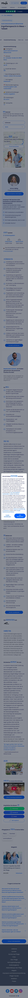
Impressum (6, 510)
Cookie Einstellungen (7, 515)
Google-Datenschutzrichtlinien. (11, 511)
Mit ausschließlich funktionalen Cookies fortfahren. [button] (11, 493)
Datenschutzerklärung (19, 509)
